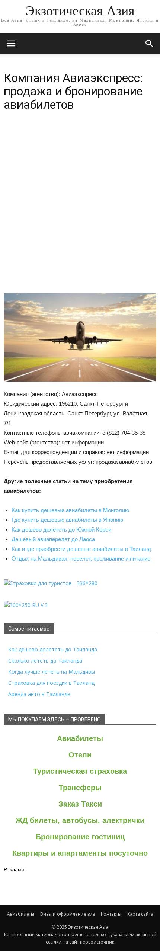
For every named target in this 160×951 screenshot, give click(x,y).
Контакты (111, 914)
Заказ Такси (80, 804)
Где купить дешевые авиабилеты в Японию (67, 520)
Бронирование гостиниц (80, 837)
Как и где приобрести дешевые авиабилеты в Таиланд (81, 549)
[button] (149, 43)
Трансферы (80, 788)
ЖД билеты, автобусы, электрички (80, 820)
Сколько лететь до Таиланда (45, 660)
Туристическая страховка (80, 771)
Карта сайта (140, 914)
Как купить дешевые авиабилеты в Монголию (70, 510)
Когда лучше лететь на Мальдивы (51, 671)
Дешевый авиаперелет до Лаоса (53, 539)
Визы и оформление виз (67, 914)
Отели (80, 755)
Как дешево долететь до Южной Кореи (61, 529)
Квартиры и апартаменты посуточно (80, 853)
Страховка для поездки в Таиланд (51, 682)
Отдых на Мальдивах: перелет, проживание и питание (81, 558)
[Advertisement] (80, 209)
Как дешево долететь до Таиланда (52, 649)
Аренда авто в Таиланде (39, 694)
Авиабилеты (80, 738)
